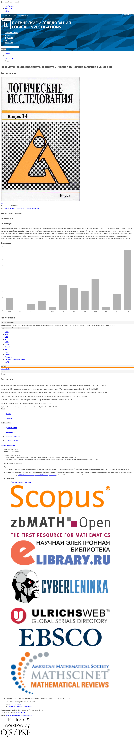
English (8, 414)
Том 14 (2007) (9, 58)
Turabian (7, 354)
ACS (6, 337)
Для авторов (10, 432)
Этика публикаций (13, 436)
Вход (124, 15)
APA (6, 339)
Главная (7, 53)
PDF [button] (2, 203)
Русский (9, 418)
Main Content (9, 8)
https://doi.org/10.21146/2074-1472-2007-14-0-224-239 (22, 208)
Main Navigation (10, 6)
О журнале (9, 40)
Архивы (8, 35)
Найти (3, 49)
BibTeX (7, 362)
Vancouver (8, 357)
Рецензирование (12, 440)
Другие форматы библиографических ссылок (15, 328)
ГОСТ (6, 332)
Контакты (9, 43)
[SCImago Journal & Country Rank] (21, 482)
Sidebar (7, 11)
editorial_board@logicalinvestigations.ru (20, 706)
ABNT (6, 342)
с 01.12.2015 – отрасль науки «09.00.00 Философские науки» (37, 475)
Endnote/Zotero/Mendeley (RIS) (15, 359)
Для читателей (11, 428)
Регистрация (130, 15)
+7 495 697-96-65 (15, 704)
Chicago (7, 344)
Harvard (7, 347)
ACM (6, 334)
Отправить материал (8, 445)
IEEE (6, 349)
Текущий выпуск (11, 33)
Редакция (9, 38)
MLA (6, 352)
